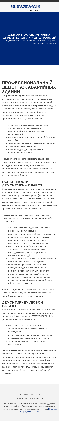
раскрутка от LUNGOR (34, 398)
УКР (31, 11)
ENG (36, 11)
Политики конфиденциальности (38, 410)
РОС (27, 11)
